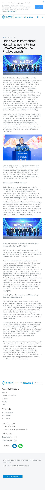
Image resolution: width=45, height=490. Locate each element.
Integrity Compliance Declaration (13, 460)
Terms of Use (7, 462)
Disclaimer (27, 460)
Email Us (8, 434)
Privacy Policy (36, 460)
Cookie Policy (12, 11)
